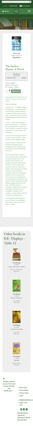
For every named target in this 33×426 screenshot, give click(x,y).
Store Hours (23, 387)
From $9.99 (16, 325)
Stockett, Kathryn (16, 363)
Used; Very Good (11, 77)
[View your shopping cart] (3, 11)
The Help (16, 360)
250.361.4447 (13, 5)
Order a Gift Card (26, 5)
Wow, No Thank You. (16, 298)
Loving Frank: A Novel (16, 329)
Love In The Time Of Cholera (16, 266)
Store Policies (23, 390)
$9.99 (23, 77)
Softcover (16, 271)
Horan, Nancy (16, 332)
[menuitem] (28, 11)
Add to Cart (16, 91)
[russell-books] (16, 11)
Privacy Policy (23, 393)
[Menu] (28, 11)
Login (7, 11)
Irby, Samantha (16, 300)
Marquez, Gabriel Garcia (16, 269)
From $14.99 (16, 263)
